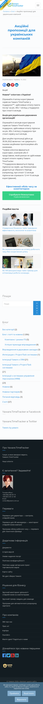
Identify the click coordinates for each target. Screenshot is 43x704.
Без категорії (8, 329)
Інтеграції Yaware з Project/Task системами (16, 366)
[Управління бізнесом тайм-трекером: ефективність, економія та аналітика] (21, 224)
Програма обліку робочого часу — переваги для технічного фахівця (20, 530)
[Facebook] (4, 85)
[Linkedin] (16, 85)
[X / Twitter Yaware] (9, 656)
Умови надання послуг (11, 556)
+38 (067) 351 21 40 (9, 497)
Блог (13, 11)
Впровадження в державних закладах (19, 349)
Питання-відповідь (11, 397)
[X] (8, 85)
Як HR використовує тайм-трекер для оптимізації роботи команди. (20, 271)
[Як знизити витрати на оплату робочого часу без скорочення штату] (21, 245)
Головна (6, 11)
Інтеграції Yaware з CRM (13, 359)
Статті (5, 402)
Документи (6, 547)
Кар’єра (5, 630)
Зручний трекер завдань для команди (18, 599)
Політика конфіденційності (13, 561)
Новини (6, 386)
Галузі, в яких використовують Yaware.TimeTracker (14, 456)
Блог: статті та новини (12, 334)
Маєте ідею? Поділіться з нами (15, 639)
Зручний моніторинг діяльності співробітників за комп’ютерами (15, 593)
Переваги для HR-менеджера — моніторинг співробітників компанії (20, 523)
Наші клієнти (7, 461)
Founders (6, 635)
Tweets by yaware (10, 427)
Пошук (37, 308)
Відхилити (21, 699)
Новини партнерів (10, 392)
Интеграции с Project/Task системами (19, 354)
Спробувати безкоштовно (21, 195)
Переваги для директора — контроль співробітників (17, 516)
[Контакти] (21, 482)
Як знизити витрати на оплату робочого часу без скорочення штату (21, 250)
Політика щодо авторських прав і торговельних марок (16, 566)
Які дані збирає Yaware (11, 576)
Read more (29, 693)
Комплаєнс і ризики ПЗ (15, 339)
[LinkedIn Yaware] (17, 656)
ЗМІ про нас (7, 622)
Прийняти (14, 693)
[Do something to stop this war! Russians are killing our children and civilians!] (6, 5)
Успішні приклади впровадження (20, 344)
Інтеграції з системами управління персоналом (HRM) (18, 377)
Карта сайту (7, 572)
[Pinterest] (12, 85)
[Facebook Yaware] (4, 656)
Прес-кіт (5, 626)
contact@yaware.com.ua (10, 501)
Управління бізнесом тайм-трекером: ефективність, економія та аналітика (19, 229)
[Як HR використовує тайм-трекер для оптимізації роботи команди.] (21, 266)
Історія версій (8, 552)
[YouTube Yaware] (13, 656)
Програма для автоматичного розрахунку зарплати (19, 604)
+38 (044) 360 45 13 (9, 495)
